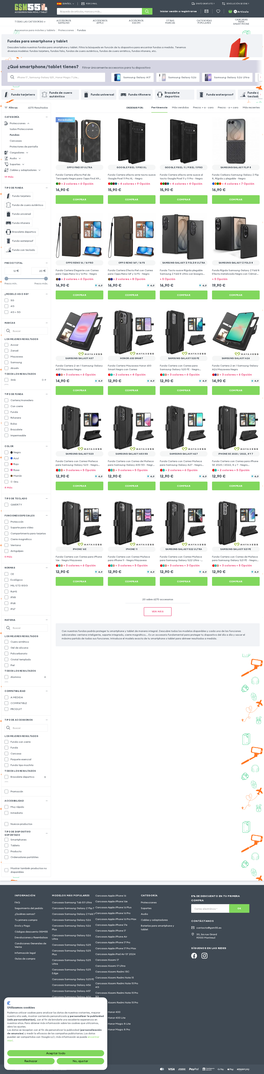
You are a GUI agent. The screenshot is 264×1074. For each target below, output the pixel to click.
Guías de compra (25, 958)
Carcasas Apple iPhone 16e (111, 901)
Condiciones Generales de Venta (30, 945)
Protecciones (66, 30)
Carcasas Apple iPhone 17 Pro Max (115, 948)
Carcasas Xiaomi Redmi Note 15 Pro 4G (116, 985)
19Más (9, 176)
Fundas (81, 30)
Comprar (79, 199)
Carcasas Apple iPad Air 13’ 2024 (115, 954)
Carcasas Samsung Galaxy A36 (71, 996)
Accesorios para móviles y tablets (35, 30)
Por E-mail (91, 3)
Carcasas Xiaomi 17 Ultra (110, 965)
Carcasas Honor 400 (107, 1011)
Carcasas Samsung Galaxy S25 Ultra (71, 961)
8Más (8, 487)
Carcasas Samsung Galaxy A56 (71, 984)
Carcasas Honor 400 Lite (110, 1017)
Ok (239, 908)
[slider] (6, 278)
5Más (8, 556)
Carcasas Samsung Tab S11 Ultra (72, 902)
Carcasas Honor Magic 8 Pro (112, 1029)
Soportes (146, 908)
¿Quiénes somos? (25, 913)
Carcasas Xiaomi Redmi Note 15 (114, 977)
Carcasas (16, 140)
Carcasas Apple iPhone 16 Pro (112, 913)
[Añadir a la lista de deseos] (98, 123)
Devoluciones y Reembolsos (31, 937)
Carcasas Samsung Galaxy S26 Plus (71, 927)
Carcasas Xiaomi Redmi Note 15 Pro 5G (116, 994)
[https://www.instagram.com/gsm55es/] (204, 956)
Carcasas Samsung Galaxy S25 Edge (71, 971)
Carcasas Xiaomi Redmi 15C (112, 971)
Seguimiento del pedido (29, 908)
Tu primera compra (26, 919)
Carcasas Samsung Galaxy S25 (71, 944)
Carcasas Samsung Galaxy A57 (71, 990)
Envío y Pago (22, 925)
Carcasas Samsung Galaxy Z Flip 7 (73, 908)
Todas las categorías (29, 21)
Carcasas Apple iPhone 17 (110, 930)
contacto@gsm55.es (208, 927)
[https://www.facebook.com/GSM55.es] (194, 956)
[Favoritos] (218, 11)
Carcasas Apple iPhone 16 (110, 895)
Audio (144, 913)
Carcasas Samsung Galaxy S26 (71, 919)
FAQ (17, 902)
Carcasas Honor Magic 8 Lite (113, 1023)
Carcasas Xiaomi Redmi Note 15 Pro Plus (116, 1004)
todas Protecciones (21, 129)
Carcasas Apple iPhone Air (111, 936)
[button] (79, 183)
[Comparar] (90, 123)
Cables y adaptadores (154, 919)
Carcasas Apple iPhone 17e (111, 924)
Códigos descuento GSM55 (31, 931)
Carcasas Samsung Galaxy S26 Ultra (71, 937)
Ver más (158, 611)
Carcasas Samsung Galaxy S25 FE (73, 979)
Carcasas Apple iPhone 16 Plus (113, 907)
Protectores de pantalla (24, 146)
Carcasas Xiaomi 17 (107, 959)
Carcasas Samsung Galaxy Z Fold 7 (73, 913)
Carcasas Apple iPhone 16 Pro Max (115, 919)
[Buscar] (147, 11)
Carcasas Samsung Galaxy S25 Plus (71, 952)
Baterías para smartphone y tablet (157, 927)
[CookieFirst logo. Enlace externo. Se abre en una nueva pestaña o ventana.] (8, 1003)
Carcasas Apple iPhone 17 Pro (112, 942)
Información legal (25, 952)
